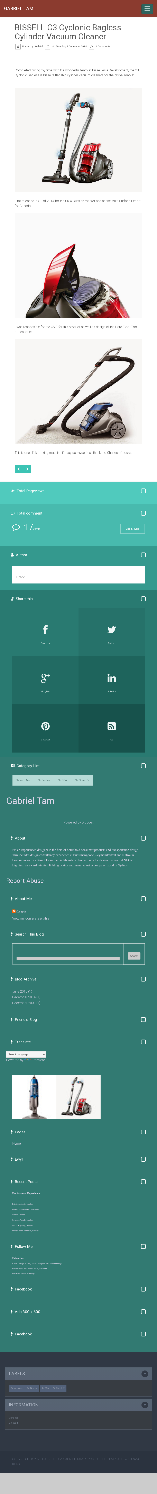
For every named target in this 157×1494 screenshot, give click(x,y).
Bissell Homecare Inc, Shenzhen (25, 1209)
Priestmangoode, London (22, 1204)
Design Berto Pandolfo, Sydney (25, 1231)
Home (16, 1143)
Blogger (87, 822)
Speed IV (84, 780)
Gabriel (21, 912)
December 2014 (24, 997)
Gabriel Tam (18, 8)
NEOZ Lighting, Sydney (22, 1225)
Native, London (18, 1215)
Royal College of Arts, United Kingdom (28, 1263)
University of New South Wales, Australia (29, 1268)
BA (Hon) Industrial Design (23, 1273)
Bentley (46, 780)
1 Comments (103, 46)
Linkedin (14, 1422)
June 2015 (19, 991)
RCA (64, 780)
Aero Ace (25, 780)
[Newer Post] (19, 469)
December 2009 (24, 1003)
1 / (31, 527)
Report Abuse (25, 880)
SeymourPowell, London (22, 1220)
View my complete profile (30, 918)
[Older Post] (27, 469)
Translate (38, 1060)
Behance (13, 1417)
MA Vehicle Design (54, 1263)
